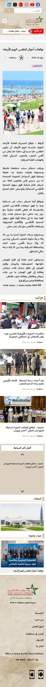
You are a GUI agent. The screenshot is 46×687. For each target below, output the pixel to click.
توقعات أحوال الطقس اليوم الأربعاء (28, 571)
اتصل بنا (39, 646)
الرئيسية (39, 613)
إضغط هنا (20, 659)
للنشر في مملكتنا (34, 634)
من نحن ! (38, 619)
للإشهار (39, 640)
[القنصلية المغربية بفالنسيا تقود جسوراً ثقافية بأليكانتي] (22, 542)
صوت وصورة (35, 535)
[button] (22, 454)
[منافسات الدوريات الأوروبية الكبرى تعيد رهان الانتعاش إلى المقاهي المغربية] (23, 304)
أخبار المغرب (37, 66)
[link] (15, 31)
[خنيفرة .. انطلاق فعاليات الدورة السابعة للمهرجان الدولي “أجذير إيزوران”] (23, 398)
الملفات (37, 498)
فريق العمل (37, 626)
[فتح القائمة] (4, 21)
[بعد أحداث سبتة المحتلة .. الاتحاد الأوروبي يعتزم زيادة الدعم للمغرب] (23, 351)
